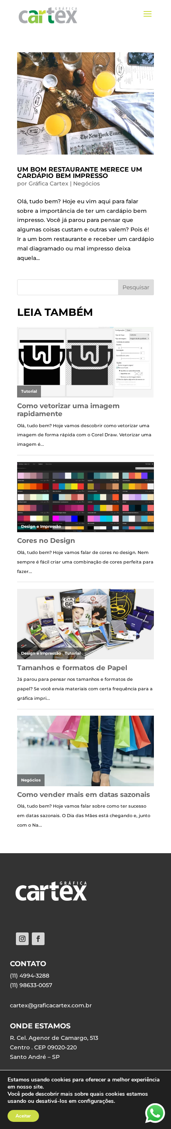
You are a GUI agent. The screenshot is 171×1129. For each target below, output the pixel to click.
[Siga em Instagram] (22, 938)
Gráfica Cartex (48, 183)
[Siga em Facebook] (38, 938)
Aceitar (23, 1116)
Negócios (86, 183)
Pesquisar (136, 287)
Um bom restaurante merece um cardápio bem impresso (79, 173)
